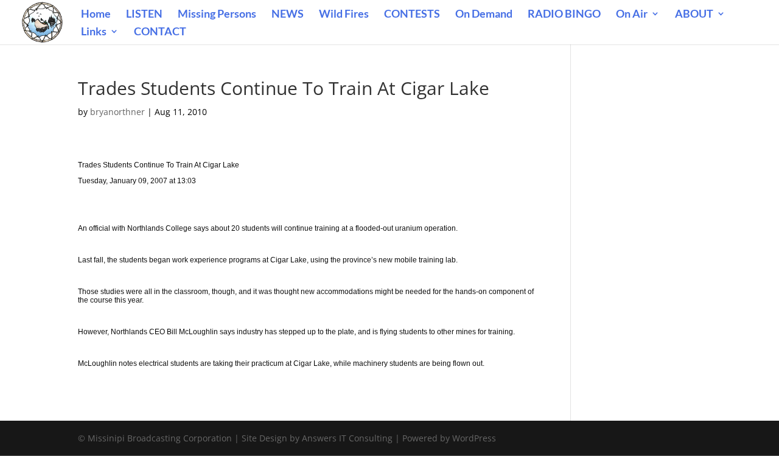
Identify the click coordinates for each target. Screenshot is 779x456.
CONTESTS (412, 14)
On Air (632, 14)
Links (94, 32)
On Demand (483, 14)
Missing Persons (217, 14)
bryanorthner (117, 112)
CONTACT (160, 32)
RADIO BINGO (564, 14)
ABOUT (694, 14)
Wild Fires (344, 14)
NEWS (287, 14)
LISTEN (144, 14)
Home (96, 14)
